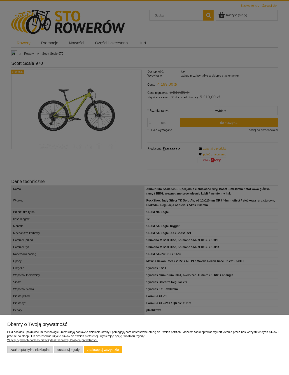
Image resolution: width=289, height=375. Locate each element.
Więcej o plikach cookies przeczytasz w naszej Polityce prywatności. (52, 340)
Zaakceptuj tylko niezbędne (30, 350)
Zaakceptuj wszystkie (103, 350)
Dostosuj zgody (68, 350)
